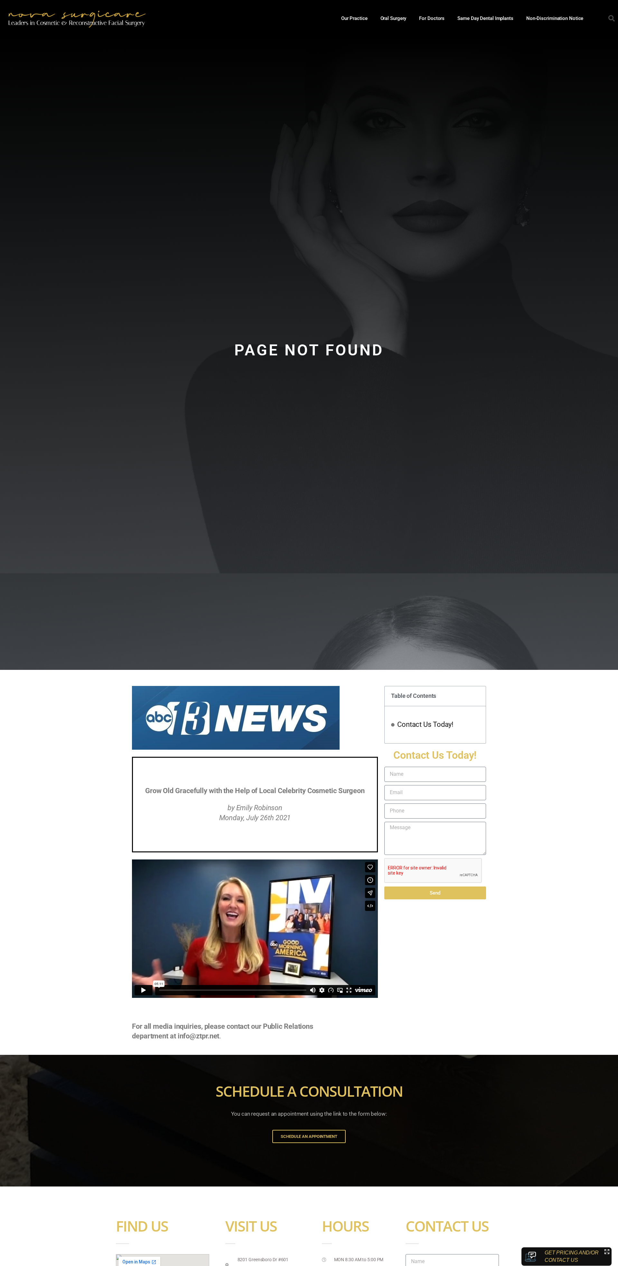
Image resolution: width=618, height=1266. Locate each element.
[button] (611, 18)
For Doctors (432, 18)
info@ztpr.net (199, 1036)
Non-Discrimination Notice (555, 18)
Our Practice (354, 18)
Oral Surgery (393, 18)
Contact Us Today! (425, 724)
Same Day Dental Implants (485, 18)
